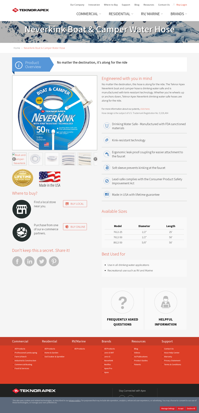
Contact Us (169, 348)
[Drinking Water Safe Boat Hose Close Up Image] (68, 159)
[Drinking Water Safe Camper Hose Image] (36, 159)
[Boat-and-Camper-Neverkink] (19, 159)
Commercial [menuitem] (87, 13)
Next (95, 159)
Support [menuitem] (126, 4)
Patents (137, 364)
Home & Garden (51, 352)
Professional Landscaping (26, 352)
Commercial (20, 341)
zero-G (107, 356)
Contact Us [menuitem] (164, 4)
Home (17, 48)
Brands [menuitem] (177, 13)
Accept (180, 408)
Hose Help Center (171, 352)
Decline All (191, 408)
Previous (14, 159)
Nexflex (107, 364)
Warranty (168, 356)
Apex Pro (108, 368)
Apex (106, 372)
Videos (137, 352)
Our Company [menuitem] (77, 4)
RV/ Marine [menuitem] (150, 13)
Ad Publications (141, 356)
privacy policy (74, 400)
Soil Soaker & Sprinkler (55, 356)
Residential (49, 341)
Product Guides (141, 360)
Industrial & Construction (25, 360)
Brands (106, 341)
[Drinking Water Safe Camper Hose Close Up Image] (85, 159)
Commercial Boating (23, 364)
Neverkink (108, 360)
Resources (139, 341)
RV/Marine (79, 341)
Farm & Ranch (21, 356)
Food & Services (22, 368)
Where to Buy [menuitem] (111, 4)
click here (145, 108)
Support (167, 341)
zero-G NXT (109, 352)
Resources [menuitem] (148, 4)
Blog (136, 348)
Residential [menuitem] (119, 13)
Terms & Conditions (172, 364)
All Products (20, 348)
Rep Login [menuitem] (181, 4)
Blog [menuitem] (136, 4)
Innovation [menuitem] (94, 4)
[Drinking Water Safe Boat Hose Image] (52, 159)
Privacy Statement (172, 360)
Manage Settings (167, 408)
